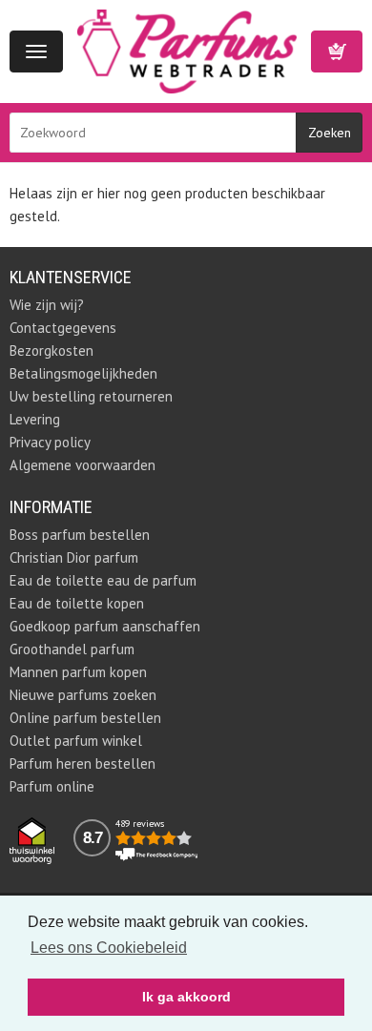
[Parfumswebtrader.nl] (187, 50)
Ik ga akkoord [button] (186, 996)
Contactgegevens (63, 328)
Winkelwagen (336, 51)
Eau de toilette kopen (77, 603)
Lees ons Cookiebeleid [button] (109, 947)
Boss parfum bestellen (80, 535)
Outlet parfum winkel (76, 741)
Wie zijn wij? (47, 305)
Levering (35, 419)
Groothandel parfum (72, 649)
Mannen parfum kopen (78, 672)
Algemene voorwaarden (82, 465)
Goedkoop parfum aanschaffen (105, 626)
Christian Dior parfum (74, 557)
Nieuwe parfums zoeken (83, 695)
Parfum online (52, 786)
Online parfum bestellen (85, 718)
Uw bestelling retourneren (91, 396)
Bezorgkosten (51, 350)
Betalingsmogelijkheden (83, 373)
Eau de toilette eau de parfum (103, 580)
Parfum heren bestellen (82, 763)
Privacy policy (50, 442)
